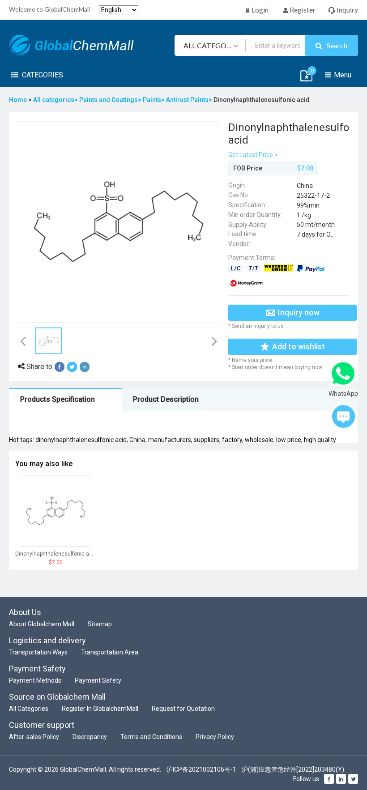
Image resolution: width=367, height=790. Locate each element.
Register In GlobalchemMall (100, 708)
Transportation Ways (38, 652)
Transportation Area (109, 652)
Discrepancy (90, 736)
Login (259, 9)
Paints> (154, 99)
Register (302, 9)
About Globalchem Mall (41, 624)
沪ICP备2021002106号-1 (201, 769)
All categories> (56, 99)
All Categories (28, 708)
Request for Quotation (183, 708)
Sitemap (100, 624)
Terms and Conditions (151, 736)
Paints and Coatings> (111, 99)
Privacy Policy (215, 736)
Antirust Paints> (189, 99)
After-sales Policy (34, 736)
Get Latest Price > (253, 154)
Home (18, 99)
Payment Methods (35, 680)
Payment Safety (98, 680)
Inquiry (346, 9)
